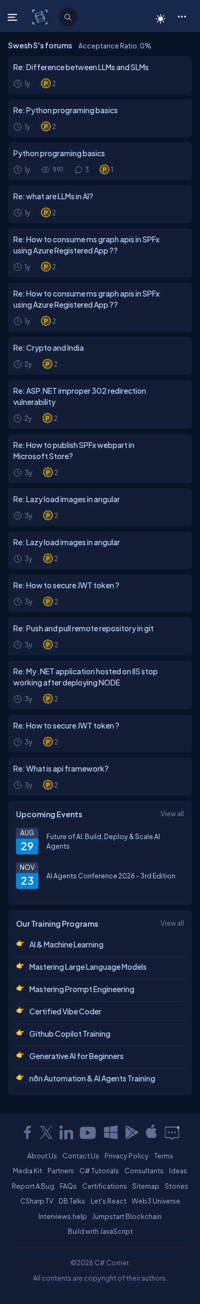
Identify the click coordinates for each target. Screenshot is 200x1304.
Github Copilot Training (69, 1033)
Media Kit (27, 1170)
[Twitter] (46, 1132)
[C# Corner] (40, 16)
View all (172, 813)
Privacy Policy (127, 1155)
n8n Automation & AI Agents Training (92, 1078)
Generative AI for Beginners (76, 1056)
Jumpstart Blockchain (127, 1216)
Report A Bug (33, 1186)
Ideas (178, 1170)
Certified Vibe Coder (65, 1011)
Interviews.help (62, 1216)
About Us (42, 1155)
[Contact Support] (172, 1132)
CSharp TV (36, 1201)
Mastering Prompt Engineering (81, 989)
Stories (176, 1186)
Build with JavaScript (100, 1231)
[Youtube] (88, 1132)
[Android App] (131, 1132)
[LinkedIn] (66, 1132)
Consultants (144, 1170)
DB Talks (72, 1201)
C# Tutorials (99, 1170)
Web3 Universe (156, 1201)
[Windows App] (111, 1132)
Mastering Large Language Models (88, 966)
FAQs (68, 1186)
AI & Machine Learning (66, 944)
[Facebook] (27, 1132)
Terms (163, 1155)
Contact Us (80, 1155)
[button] (181, 16)
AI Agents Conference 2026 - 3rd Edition (110, 875)
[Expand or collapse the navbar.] (13, 17)
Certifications (104, 1186)
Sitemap (145, 1186)
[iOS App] (151, 1132)
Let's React (108, 1201)
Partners (60, 1170)
